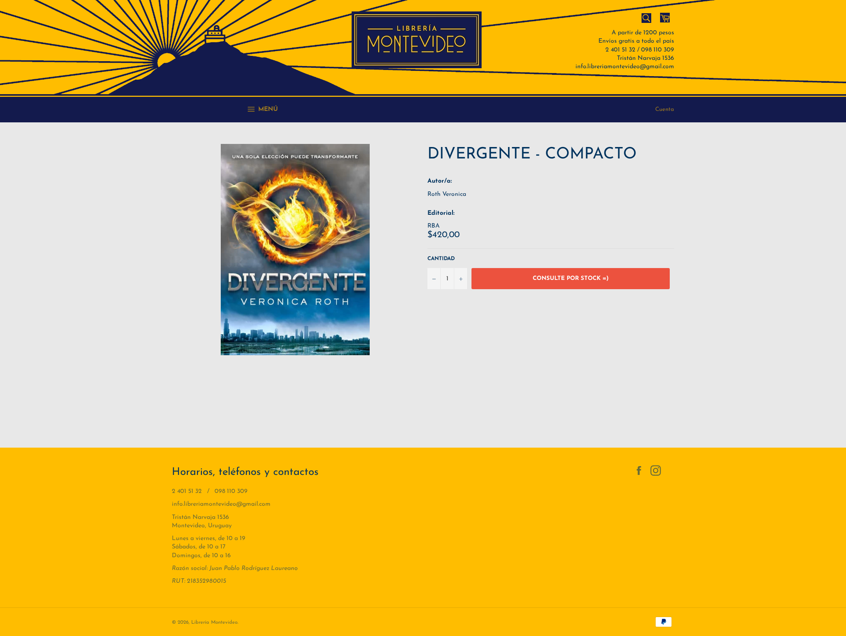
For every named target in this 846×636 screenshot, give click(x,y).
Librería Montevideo (214, 622)
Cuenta (664, 109)
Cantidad (441, 258)
